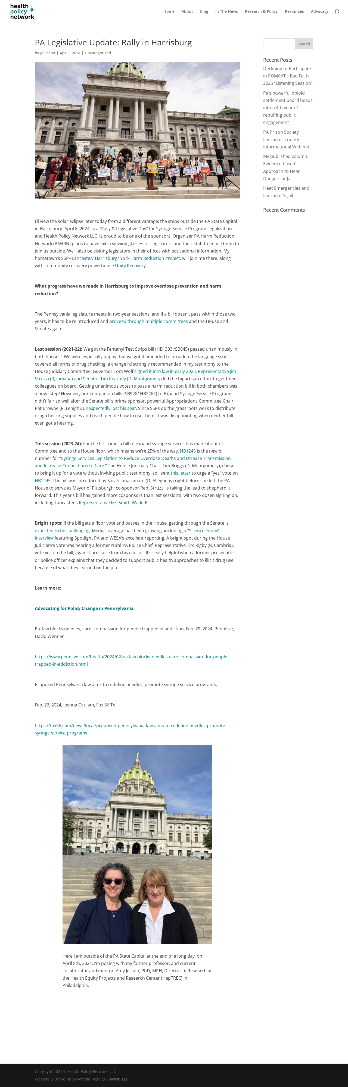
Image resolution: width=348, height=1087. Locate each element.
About (187, 12)
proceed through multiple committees (148, 321)
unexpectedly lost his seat (109, 408)
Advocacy (319, 12)
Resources (294, 12)
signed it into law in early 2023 (165, 371)
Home (169, 12)
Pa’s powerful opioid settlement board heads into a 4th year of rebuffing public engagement (288, 108)
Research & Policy (261, 12)
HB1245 (188, 451)
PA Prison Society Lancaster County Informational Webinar (286, 139)
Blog (204, 12)
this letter (181, 473)
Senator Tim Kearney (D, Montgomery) (122, 379)
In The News (226, 12)
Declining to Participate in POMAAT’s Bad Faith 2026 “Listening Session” (288, 76)
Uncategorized (98, 52)
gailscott (47, 52)
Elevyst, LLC (117, 1079)
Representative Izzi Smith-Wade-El (113, 503)
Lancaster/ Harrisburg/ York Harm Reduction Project (126, 258)
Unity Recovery (130, 266)
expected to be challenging (62, 531)
